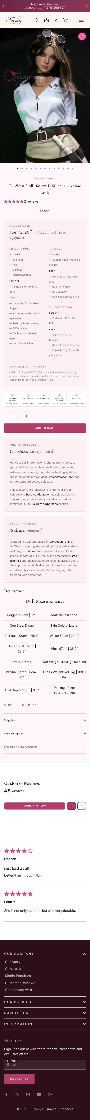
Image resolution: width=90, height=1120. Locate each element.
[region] (45, 95)
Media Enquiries (18, 976)
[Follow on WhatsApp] (50, 1094)
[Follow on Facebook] (6, 1094)
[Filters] (71, 806)
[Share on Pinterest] (28, 705)
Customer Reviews (20, 983)
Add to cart (45, 428)
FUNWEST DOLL (45, 178)
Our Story (13, 962)
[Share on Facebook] (17, 705)
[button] (14, 201)
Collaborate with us (20, 990)
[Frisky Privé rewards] (46, 20)
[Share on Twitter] (22, 705)
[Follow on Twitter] (17, 1094)
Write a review (35, 806)
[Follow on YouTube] (39, 1094)
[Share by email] (34, 705)
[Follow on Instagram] (28, 1094)
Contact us (13, 969)
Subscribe (19, 1078)
